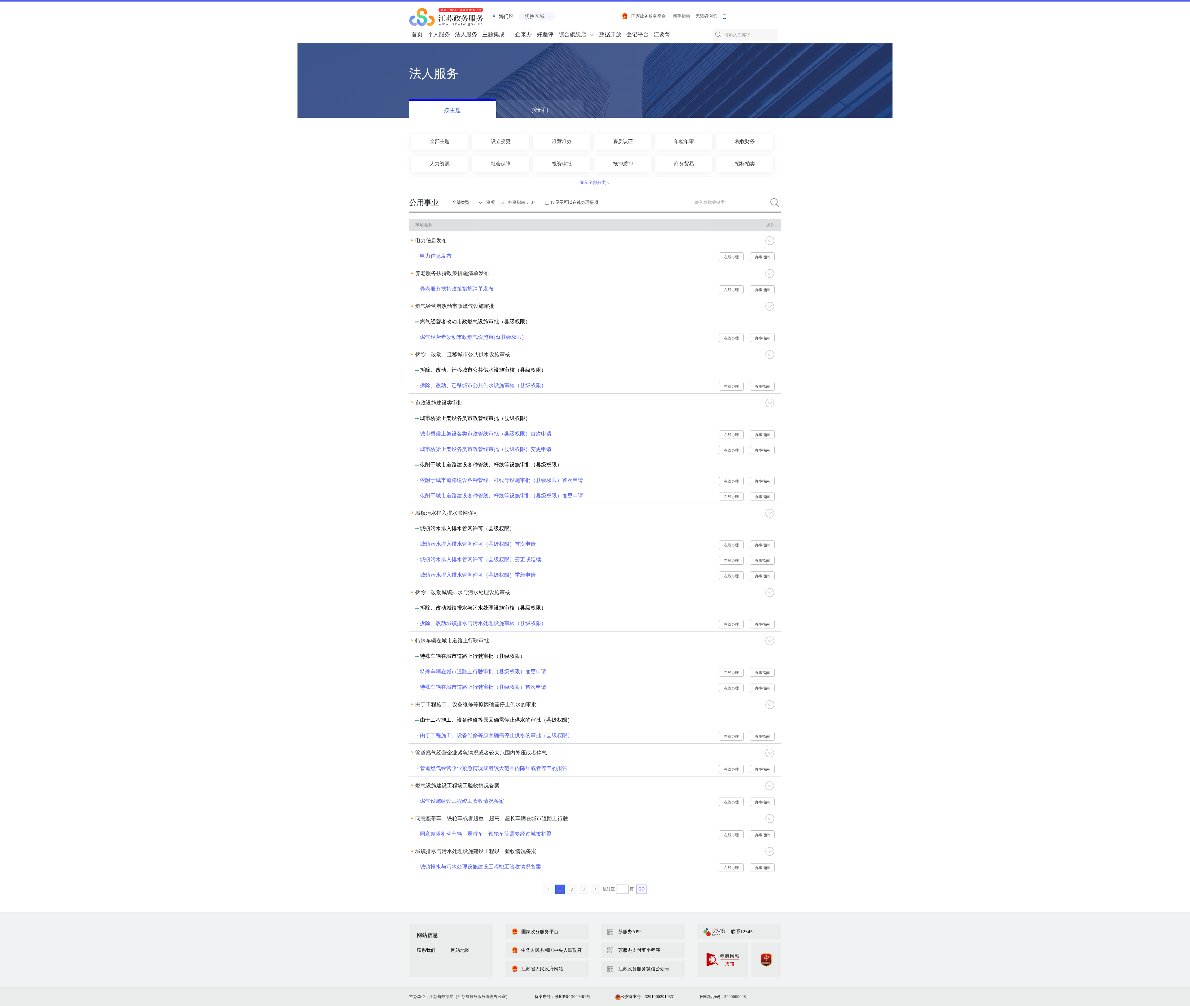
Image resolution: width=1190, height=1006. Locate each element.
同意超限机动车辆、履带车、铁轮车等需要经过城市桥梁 (486, 834)
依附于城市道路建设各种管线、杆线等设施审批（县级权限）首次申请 (501, 480)
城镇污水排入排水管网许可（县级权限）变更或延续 (480, 559)
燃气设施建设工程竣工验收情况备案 (462, 801)
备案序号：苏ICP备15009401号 (562, 996)
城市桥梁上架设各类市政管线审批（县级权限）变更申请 (486, 449)
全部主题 (440, 141)
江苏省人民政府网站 (542, 968)
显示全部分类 (593, 182)
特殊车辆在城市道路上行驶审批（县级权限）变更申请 (483, 672)
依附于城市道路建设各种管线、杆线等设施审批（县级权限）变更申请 (501, 496)
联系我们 (426, 950)
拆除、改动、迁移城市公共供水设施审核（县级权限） (483, 385)
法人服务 (466, 34)
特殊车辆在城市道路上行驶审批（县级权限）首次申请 (483, 687)
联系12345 (742, 931)
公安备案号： (648, 996)
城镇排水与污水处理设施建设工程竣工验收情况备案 (480, 867)
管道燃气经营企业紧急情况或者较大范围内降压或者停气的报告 (493, 768)
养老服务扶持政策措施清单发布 (457, 289)
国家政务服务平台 (648, 16)
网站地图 (460, 950)
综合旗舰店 (572, 34)
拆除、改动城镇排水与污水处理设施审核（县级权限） (483, 623)
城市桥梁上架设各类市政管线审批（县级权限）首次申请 (486, 434)
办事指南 (762, 257)
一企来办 (520, 34)
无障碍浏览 (706, 16)
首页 (417, 34)
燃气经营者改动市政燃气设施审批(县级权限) (472, 337)
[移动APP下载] (724, 15)
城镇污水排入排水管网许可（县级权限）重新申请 (478, 575)
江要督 (662, 34)
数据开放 (610, 34)
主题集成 (493, 34)
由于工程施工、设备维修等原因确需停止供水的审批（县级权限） (496, 735)
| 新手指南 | (681, 16)
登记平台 (637, 34)
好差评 (545, 34)
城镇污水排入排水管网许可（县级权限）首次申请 (478, 544)
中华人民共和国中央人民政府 (551, 950)
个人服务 (439, 34)
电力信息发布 (436, 256)
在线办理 (731, 257)
